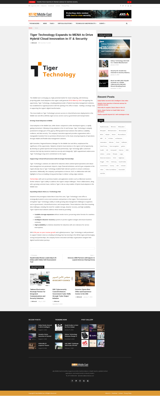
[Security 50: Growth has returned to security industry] (104, 74)
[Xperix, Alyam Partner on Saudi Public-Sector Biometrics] (85, 339)
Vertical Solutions (65, 23)
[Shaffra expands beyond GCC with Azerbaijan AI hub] (92, 339)
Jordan (108, 154)
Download (51, 6)
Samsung (113, 162)
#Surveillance (122, 134)
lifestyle (115, 154)
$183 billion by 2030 (75, 100)
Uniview (123, 165)
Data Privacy (103, 146)
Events (102, 23)
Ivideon (102, 154)
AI (105, 138)
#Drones (113, 127)
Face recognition (114, 146)
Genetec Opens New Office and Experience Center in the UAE (83, 292)
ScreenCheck (104, 165)
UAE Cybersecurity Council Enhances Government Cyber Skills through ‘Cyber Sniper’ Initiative (61, 294)
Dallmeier (124, 142)
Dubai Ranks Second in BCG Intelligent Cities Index (113, 101)
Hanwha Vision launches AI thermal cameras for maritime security (57, 2)
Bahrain (111, 142)
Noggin (102, 162)
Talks (52, 23)
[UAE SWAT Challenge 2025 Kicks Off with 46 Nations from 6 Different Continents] (59, 346)
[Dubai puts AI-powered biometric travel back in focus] (100, 339)
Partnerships (34, 179)
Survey (112, 165)
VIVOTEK (102, 173)
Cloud (117, 142)
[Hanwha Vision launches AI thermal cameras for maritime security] (33, 337)
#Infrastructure (112, 130)
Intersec (121, 150)
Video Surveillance (111, 169)
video (101, 169)
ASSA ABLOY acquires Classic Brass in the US (111, 107)
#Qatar (108, 134)
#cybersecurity (104, 127)
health (102, 150)
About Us (43, 6)
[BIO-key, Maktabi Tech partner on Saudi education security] (92, 346)
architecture (118, 138)
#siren (114, 134)
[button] (128, 2)
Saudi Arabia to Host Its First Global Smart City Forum (71, 327)
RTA (107, 162)
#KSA (101, 134)
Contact (58, 6)
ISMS (127, 150)
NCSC (114, 158)
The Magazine (34, 23)
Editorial (34, 43)
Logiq (121, 154)
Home (30, 28)
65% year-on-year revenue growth (44, 232)
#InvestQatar (122, 130)
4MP (101, 138)
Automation (103, 142)
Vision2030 (122, 169)
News (45, 23)
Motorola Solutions (105, 158)
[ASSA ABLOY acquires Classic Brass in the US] (33, 346)
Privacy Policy (65, 6)
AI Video (110, 138)
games (123, 146)
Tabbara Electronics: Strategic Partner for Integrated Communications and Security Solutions (37, 294)
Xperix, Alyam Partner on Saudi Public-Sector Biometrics (111, 111)
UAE (117, 165)
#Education (121, 127)
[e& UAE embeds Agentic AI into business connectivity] (85, 346)
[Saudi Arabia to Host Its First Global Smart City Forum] (59, 327)
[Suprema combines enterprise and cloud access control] (100, 346)
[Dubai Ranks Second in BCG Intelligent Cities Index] (33, 327)
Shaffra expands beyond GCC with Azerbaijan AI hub (113, 114)
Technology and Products (86, 23)
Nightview (121, 158)
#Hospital (103, 130)
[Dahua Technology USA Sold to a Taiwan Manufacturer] (104, 64)
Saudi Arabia (122, 162)
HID (107, 150)
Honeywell (113, 150)
